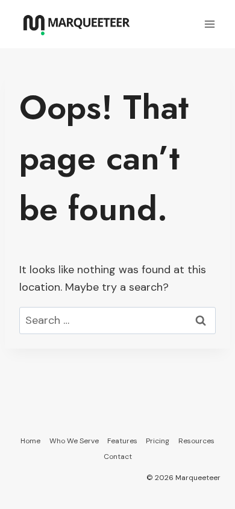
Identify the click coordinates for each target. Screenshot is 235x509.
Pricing (157, 441)
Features (122, 441)
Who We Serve (74, 441)
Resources (196, 441)
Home (30, 441)
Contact (118, 456)
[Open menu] (209, 23)
